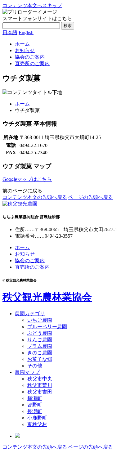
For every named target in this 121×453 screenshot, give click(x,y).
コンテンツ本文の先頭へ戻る (34, 197)
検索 (68, 25)
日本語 (9, 32)
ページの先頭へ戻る (90, 197)
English (26, 32)
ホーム (22, 103)
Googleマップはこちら (27, 179)
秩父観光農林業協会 (47, 297)
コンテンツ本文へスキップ (32, 5)
